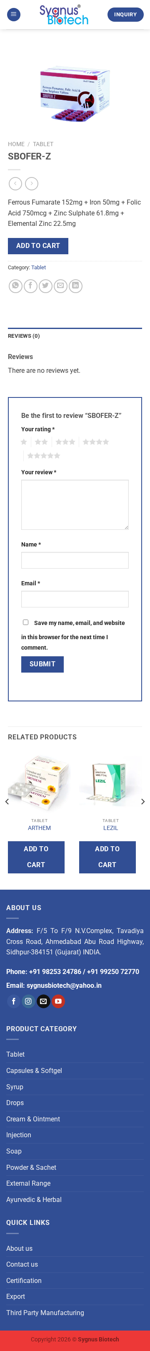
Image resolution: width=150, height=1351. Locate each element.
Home (16, 144)
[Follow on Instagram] (28, 1001)
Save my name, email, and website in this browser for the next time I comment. (73, 636)
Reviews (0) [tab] (24, 336)
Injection (18, 1135)
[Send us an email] (43, 1001)
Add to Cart (38, 246)
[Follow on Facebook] (14, 1001)
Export (15, 1296)
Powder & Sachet (31, 1167)
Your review (38, 472)
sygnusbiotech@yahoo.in (64, 985)
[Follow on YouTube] (58, 1001)
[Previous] (7, 818)
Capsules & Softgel (34, 1071)
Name (31, 544)
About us (19, 1248)
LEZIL (110, 828)
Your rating (38, 429)
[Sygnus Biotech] (64, 14)
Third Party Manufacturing (45, 1313)
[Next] (142, 818)
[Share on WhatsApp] (15, 286)
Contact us (22, 1264)
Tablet (43, 144)
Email (30, 583)
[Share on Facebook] (31, 286)
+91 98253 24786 (55, 972)
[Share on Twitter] (45, 286)
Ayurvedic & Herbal (34, 1200)
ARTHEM (39, 828)
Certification (24, 1281)
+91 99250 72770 (113, 972)
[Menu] (13, 15)
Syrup (14, 1087)
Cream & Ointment (33, 1119)
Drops (15, 1103)
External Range (28, 1183)
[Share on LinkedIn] (75, 286)
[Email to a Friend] (61, 286)
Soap (14, 1151)
